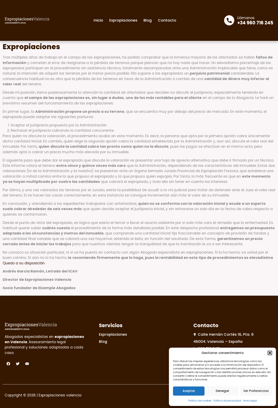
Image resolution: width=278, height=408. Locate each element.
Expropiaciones (123, 20)
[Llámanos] (229, 20)
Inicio (98, 20)
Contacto (167, 20)
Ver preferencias (256, 391)
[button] (270, 353)
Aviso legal (250, 400)
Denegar (222, 391)
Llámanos (246, 17)
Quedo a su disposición (24, 263)
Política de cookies (199, 400)
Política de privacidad (227, 400)
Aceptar (189, 391)
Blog (147, 20)
